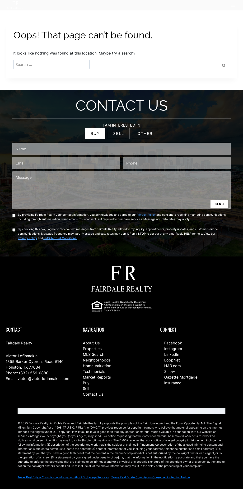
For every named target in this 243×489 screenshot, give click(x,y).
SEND (219, 204)
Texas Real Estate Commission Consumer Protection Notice (150, 477)
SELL (118, 133)
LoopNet (171, 360)
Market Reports (97, 377)
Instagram (172, 348)
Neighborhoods (97, 360)
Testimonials (94, 371)
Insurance (172, 382)
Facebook (172, 343)
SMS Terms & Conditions (60, 238)
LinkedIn (171, 354)
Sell (86, 388)
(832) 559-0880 (33, 372)
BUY (95, 133)
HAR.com (172, 365)
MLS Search (93, 354)
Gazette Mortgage (180, 377)
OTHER (145, 133)
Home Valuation (97, 365)
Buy (86, 382)
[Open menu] (233, 5)
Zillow (169, 371)
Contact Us (93, 394)
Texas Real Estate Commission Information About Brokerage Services (63, 477)
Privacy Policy (146, 214)
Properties (92, 348)
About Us (91, 343)
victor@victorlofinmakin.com (43, 378)
